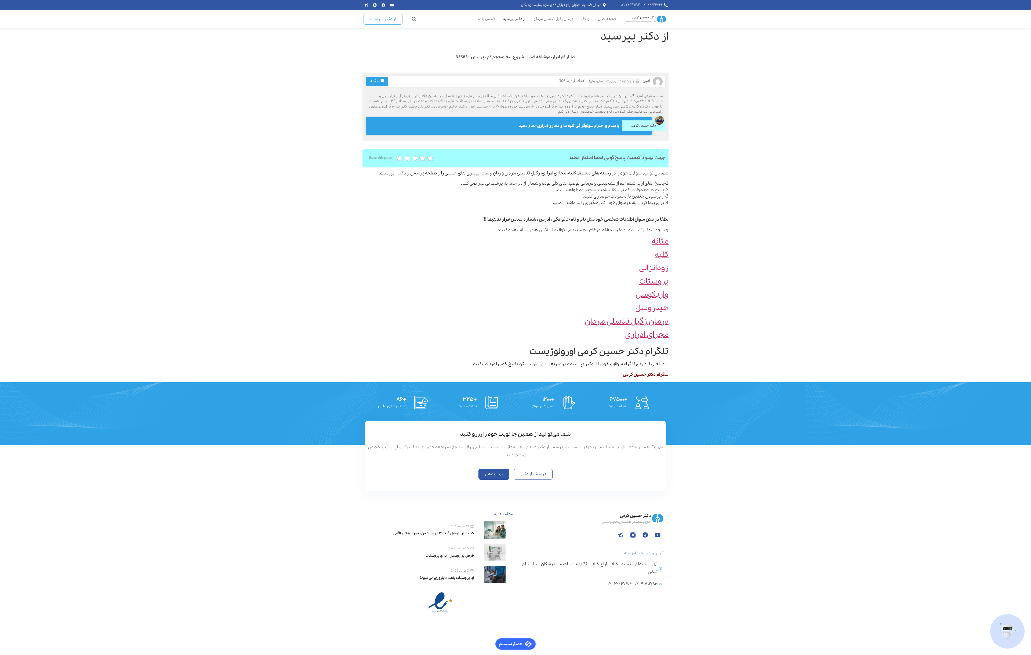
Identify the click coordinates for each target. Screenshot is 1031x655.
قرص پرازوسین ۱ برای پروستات (450, 555)
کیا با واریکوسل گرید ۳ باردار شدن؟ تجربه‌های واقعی (433, 533)
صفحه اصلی (607, 19)
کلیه (662, 254)
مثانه (374, 81)
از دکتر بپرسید (514, 19)
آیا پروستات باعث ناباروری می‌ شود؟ (447, 578)
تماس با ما (486, 19)
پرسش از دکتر (410, 173)
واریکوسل (652, 294)
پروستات (654, 281)
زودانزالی (654, 268)
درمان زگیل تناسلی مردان (553, 19)
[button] (414, 19)
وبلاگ (585, 19)
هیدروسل (652, 308)
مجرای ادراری (647, 334)
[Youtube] (392, 5)
